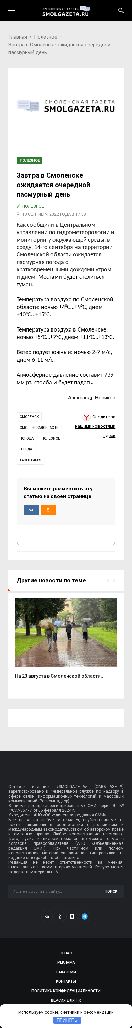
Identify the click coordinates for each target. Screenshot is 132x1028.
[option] (66, 642)
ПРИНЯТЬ (67, 1020)
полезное (51, 438)
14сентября (30, 460)
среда (26, 449)
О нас (66, 953)
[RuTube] (72, 916)
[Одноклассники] (59, 916)
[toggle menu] (11, 10)
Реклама (66, 962)
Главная (17, 37)
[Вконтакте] (47, 916)
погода (27, 438)
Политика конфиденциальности (66, 991)
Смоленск (29, 417)
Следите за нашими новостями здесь (95, 426)
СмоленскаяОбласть (39, 428)
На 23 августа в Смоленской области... (60, 676)
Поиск (111, 891)
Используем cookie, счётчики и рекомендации (66, 1012)
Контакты (66, 981)
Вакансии (66, 972)
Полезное (45, 37)
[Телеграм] (84, 916)
